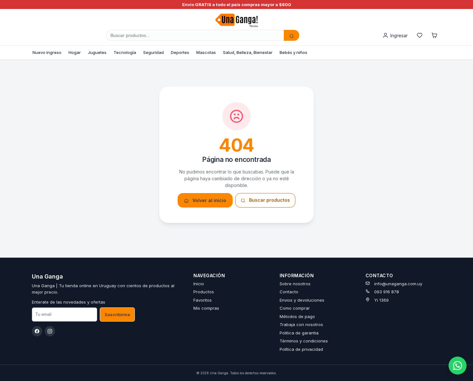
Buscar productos (269, 200)
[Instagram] (50, 331)
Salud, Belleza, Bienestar (248, 52)
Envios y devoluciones (302, 300)
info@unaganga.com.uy (398, 283)
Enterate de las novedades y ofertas (68, 302)
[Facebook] (37, 331)
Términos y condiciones (304, 340)
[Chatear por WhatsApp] (458, 366)
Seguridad (153, 52)
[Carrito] (434, 35)
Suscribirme (117, 314)
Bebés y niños (293, 52)
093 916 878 (386, 291)
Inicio (198, 283)
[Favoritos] (419, 35)
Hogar (75, 52)
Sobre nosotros (295, 283)
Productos (203, 291)
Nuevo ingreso (46, 52)
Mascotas (206, 52)
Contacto (289, 291)
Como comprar (295, 308)
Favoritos (202, 300)
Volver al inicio (208, 200)
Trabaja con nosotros (301, 324)
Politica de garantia (299, 332)
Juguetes (97, 52)
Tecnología (125, 52)
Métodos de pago (297, 316)
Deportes (180, 52)
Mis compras (206, 308)
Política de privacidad (301, 349)
